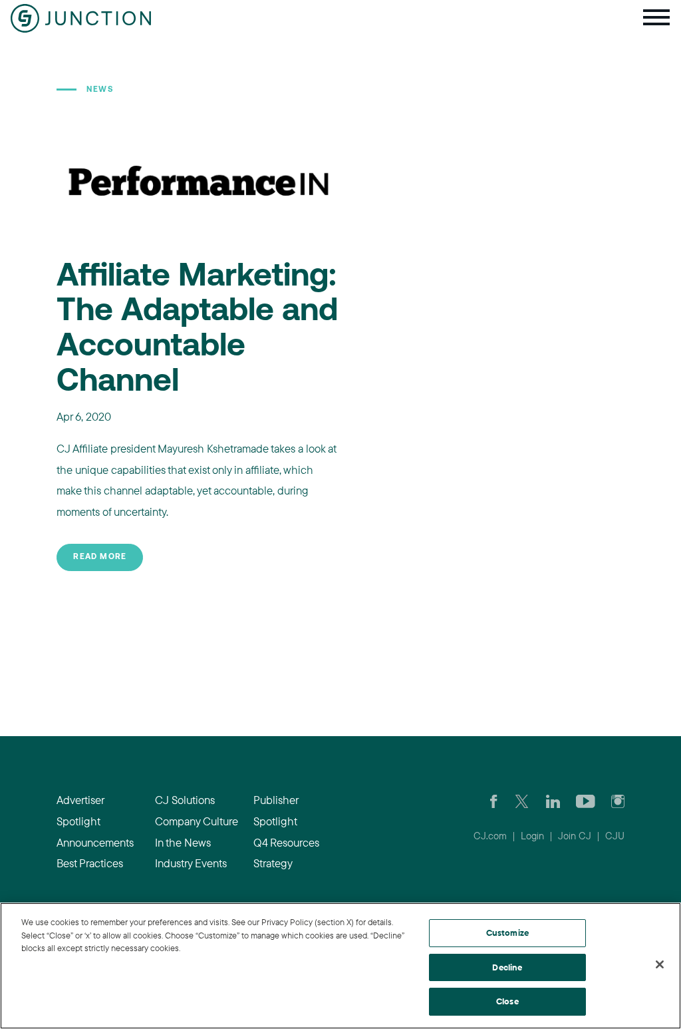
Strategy (273, 863)
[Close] (659, 964)
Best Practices (90, 863)
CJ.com (490, 835)
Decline (507, 967)
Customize (507, 932)
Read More (99, 557)
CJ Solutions (185, 800)
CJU (614, 835)
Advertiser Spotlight (80, 810)
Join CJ (574, 835)
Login (532, 835)
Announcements (95, 842)
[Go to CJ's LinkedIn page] (553, 800)
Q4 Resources (286, 842)
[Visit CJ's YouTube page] (585, 800)
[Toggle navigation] (656, 18)
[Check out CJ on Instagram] (617, 800)
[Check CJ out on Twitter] (521, 800)
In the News (183, 842)
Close (507, 1001)
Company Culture (196, 821)
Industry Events (191, 863)
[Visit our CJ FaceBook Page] (493, 800)
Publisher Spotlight (275, 810)
